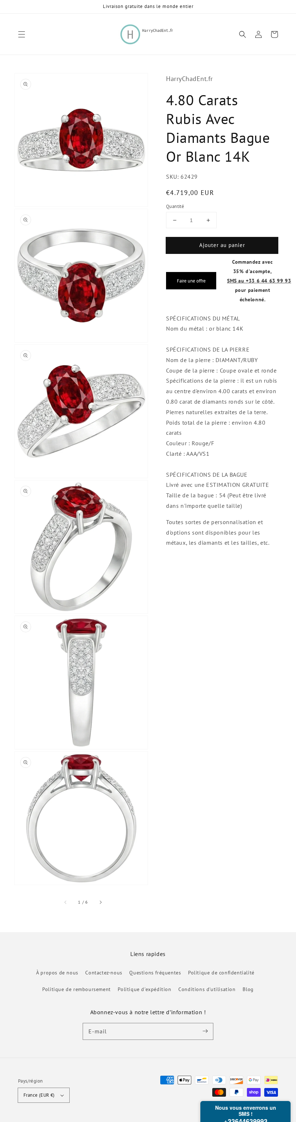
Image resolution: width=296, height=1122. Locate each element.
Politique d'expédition (144, 989)
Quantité (175, 206)
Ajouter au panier (222, 245)
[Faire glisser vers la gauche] (66, 902)
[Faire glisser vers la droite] (100, 902)
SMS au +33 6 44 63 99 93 (259, 280)
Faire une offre (191, 280)
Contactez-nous (103, 972)
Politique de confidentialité (221, 972)
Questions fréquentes (155, 972)
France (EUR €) (39, 1095)
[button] (22, 34)
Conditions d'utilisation (206, 989)
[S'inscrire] (205, 1031)
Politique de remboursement (76, 989)
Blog (248, 989)
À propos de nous (57, 972)
